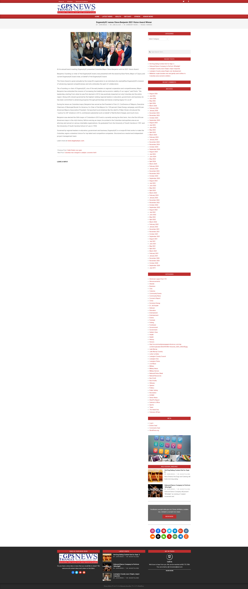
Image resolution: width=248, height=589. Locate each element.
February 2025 (153, 137)
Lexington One (154, 359)
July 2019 (152, 268)
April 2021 (152, 248)
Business (152, 286)
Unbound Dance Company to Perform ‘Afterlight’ (164, 66)
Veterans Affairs (154, 412)
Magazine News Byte (125, 586)
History (151, 339)
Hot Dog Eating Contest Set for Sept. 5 (161, 64)
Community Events (155, 293)
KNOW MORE (169, 516)
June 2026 (152, 98)
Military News (153, 368)
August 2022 (153, 210)
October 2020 (153, 263)
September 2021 (154, 236)
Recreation (152, 393)
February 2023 (153, 195)
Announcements (154, 281)
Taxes (151, 407)
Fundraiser (152, 325)
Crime (151, 301)
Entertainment (153, 315)
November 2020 (154, 261)
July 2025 (152, 125)
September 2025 (154, 120)
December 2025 (154, 113)
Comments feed (154, 428)
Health (151, 335)
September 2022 (154, 207)
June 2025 (152, 127)
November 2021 (154, 231)
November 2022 (154, 202)
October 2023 (153, 176)
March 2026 (153, 106)
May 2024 (152, 159)
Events (151, 318)
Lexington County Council (157, 356)
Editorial (152, 308)
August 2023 (153, 181)
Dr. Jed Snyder (153, 305)
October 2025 (153, 118)
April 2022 (152, 219)
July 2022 (152, 212)
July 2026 (152, 96)
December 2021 (154, 229)
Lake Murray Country (156, 351)
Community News (132, 25)
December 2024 (154, 142)
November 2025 (154, 115)
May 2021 (152, 246)
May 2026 (152, 101)
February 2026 (153, 108)
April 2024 (152, 161)
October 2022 (153, 205)
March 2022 (153, 222)
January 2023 (153, 198)
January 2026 (153, 110)
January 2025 (153, 139)
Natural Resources (155, 376)
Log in (151, 423)
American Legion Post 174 (157, 279)
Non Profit (152, 378)
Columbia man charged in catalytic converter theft (80, 152)
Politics (151, 388)
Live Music (152, 364)
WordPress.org (154, 430)
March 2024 (153, 164)
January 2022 (153, 227)
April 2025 (152, 132)
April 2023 (152, 190)
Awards (149, 25)
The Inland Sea (154, 410)
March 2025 (153, 135)
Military (151, 366)
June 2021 (152, 244)
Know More (169, 570)
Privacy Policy (108, 586)
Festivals (152, 320)
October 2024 (153, 147)
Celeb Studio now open (74, 150)
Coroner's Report (154, 298)
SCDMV (151, 395)
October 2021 (153, 234)
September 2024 (154, 149)
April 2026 (152, 103)
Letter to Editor (154, 354)
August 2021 (153, 239)
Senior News (153, 397)
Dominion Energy (154, 303)
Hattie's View (153, 332)
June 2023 (152, 185)
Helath (151, 337)
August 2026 (153, 94)
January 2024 (153, 169)
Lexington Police (154, 361)
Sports (151, 405)
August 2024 (153, 152)
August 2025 (153, 123)
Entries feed (153, 425)
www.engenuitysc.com (76, 141)
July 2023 (152, 183)
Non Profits (153, 380)
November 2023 (154, 173)
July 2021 (152, 241)
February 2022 (153, 224)
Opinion (151, 385)
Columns (152, 291)
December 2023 (154, 171)
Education (152, 310)
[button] (169, 445)
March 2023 (153, 193)
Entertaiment (153, 313)
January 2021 (153, 256)
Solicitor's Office (154, 402)
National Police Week (156, 373)
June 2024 (152, 156)
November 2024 (154, 144)
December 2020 (154, 258)
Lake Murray (153, 349)
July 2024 (152, 154)
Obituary (152, 383)
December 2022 (154, 200)
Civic (150, 289)
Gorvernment (153, 327)
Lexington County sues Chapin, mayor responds (164, 69)
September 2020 (154, 265)
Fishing (151, 322)
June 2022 (152, 215)
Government (153, 330)
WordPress (141, 586)
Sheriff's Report (154, 400)
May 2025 (152, 130)
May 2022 (152, 217)
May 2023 (152, 188)
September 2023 (154, 178)
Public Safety (153, 390)
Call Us (169, 562)
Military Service (154, 371)
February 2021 (153, 253)
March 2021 (153, 251)
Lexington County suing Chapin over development (165, 71)
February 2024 (153, 166)
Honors (151, 342)
